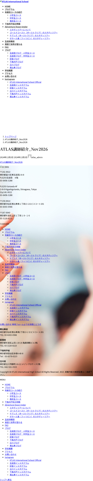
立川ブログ (14, 64)
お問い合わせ (10, 299)
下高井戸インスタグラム (20, 93)
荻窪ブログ (14, 58)
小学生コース (15, 15)
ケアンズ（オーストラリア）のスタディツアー (30, 35)
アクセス (8, 296)
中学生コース (15, 17)
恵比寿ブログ (15, 67)
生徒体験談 (10, 264)
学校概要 (9, 293)
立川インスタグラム (18, 90)
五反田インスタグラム (19, 84)
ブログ (8, 272)
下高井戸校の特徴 (12, 246)
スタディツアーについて (20, 29)
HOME (7, 229)
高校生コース (15, 20)
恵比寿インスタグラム (19, 96)
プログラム (10, 232)
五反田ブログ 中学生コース (22, 55)
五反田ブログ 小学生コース (22, 52)
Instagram (9, 301)
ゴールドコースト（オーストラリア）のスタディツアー (34, 32)
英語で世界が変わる (13, 267)
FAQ (6, 269)
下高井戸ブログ (16, 61)
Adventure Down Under (15, 249)
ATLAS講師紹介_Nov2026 (11, 162)
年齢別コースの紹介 (13, 235)
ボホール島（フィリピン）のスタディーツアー (30, 38)
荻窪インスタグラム (18, 87)
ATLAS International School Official (25, 82)
